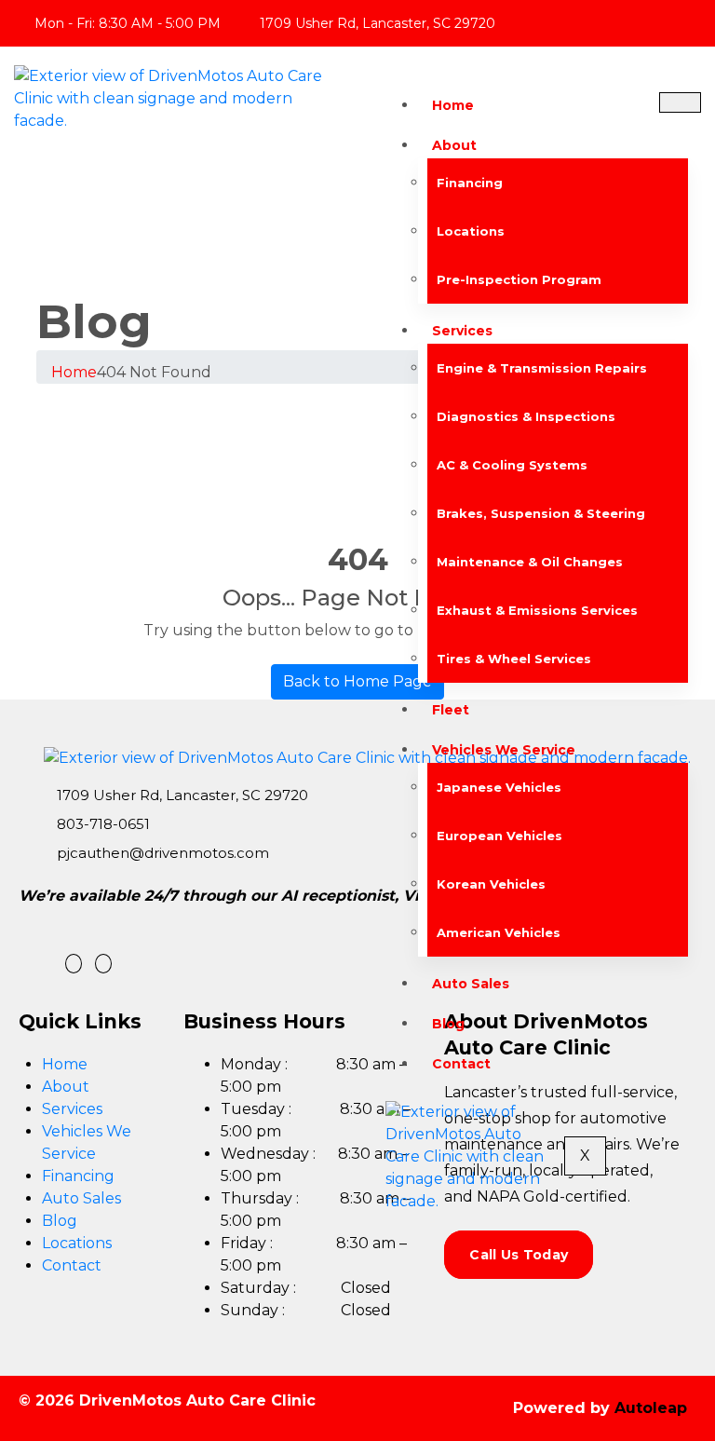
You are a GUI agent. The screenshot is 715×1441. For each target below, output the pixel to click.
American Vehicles (498, 932)
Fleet (450, 709)
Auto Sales (470, 983)
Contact (461, 1063)
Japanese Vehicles (499, 787)
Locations (471, 231)
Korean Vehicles (491, 884)
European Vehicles (499, 835)
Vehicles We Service (503, 749)
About (454, 145)
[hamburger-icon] (680, 102)
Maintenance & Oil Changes (530, 561)
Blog (448, 1023)
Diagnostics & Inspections (526, 416)
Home (453, 105)
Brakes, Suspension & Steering (541, 513)
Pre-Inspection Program (519, 279)
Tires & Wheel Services (514, 658)
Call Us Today (518, 1254)
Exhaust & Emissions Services (537, 610)
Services (462, 330)
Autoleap (650, 1408)
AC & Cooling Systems (512, 464)
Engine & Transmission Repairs (542, 367)
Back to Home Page (357, 681)
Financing (470, 182)
